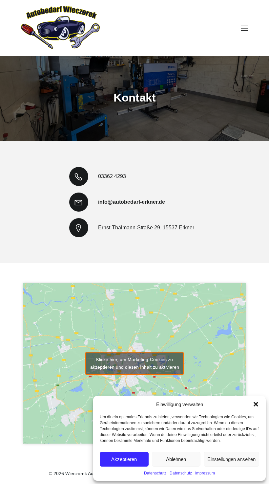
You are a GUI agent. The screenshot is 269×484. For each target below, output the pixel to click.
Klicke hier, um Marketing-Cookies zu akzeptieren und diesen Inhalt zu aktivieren (134, 363)
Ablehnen (176, 459)
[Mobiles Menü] (244, 28)
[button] (256, 404)
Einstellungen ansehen (231, 459)
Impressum (205, 473)
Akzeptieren (124, 459)
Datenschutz (155, 473)
